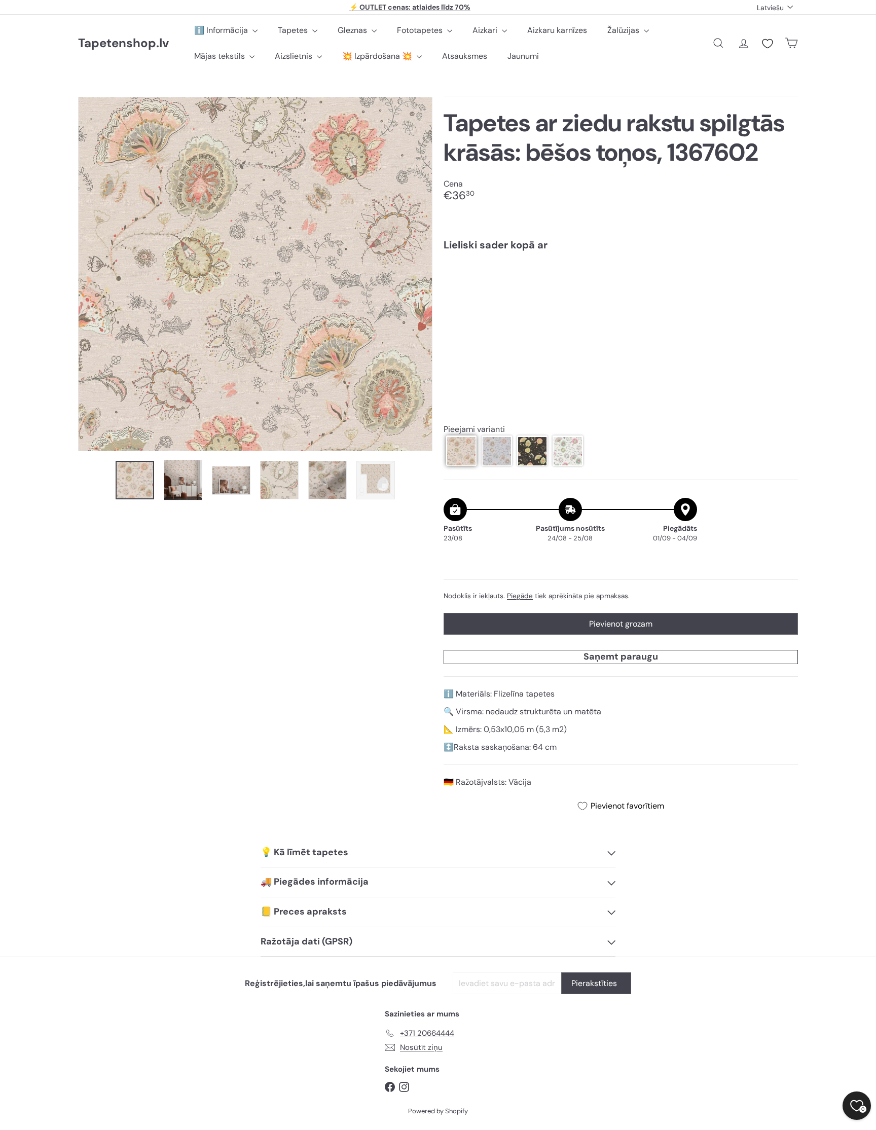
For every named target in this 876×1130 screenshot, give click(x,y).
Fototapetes (421, 30)
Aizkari (485, 30)
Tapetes (294, 30)
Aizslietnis (294, 56)
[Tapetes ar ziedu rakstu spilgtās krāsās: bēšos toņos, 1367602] (621, 293)
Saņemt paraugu (620, 656)
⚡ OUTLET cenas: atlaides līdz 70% (409, 7)
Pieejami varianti (474, 429)
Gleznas (353, 30)
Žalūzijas (624, 30)
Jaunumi (523, 56)
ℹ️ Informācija (222, 30)
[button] (461, 451)
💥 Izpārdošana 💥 (378, 56)
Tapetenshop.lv (123, 43)
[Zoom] (255, 274)
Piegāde (520, 596)
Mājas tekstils (220, 56)
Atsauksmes (464, 56)
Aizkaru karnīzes (557, 30)
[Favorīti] (767, 43)
